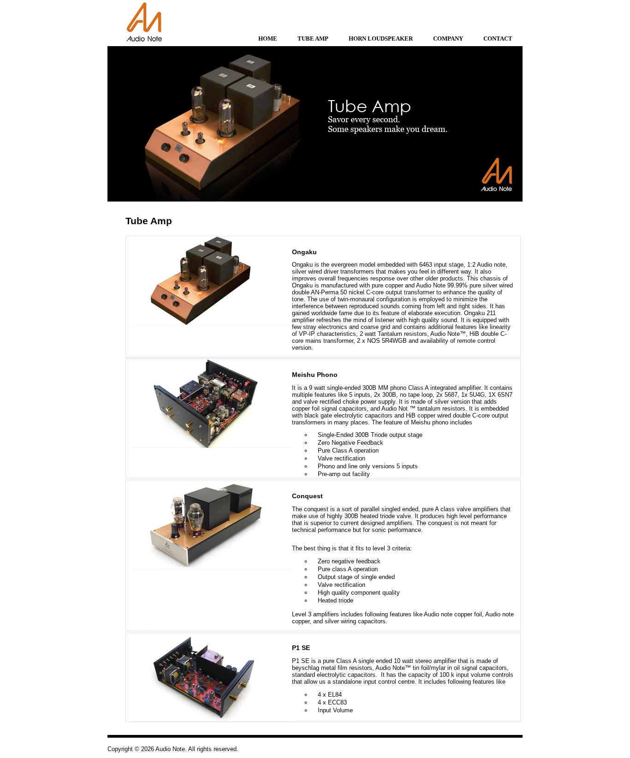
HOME (267, 39)
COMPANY (448, 39)
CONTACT (497, 39)
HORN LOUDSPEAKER (381, 39)
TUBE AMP (312, 39)
